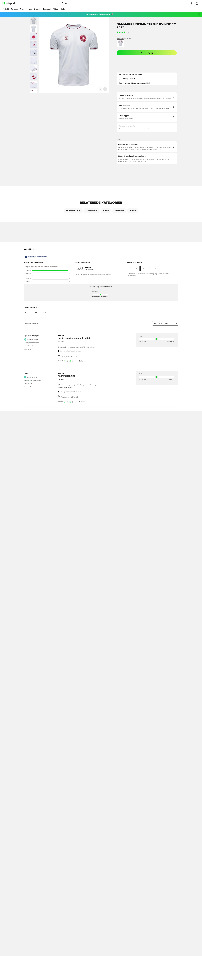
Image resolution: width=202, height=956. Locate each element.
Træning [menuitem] (23, 9)
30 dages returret (129, 79)
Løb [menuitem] (30, 9)
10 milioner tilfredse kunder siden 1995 (136, 83)
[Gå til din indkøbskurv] (196, 3)
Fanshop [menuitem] (14, 9)
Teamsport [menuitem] (47, 9)
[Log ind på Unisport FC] (191, 3)
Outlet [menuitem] (63, 9)
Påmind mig (145, 53)
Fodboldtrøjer (119, 210)
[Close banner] (199, 14)
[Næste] (33, 92)
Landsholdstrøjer (91, 210)
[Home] (9, 3)
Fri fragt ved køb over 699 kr (133, 74)
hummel (106, 210)
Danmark (133, 210)
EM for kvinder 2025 (73, 210)
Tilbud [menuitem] (55, 9)
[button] (33, 28)
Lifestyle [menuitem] (37, 9)
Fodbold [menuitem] (6, 9)
